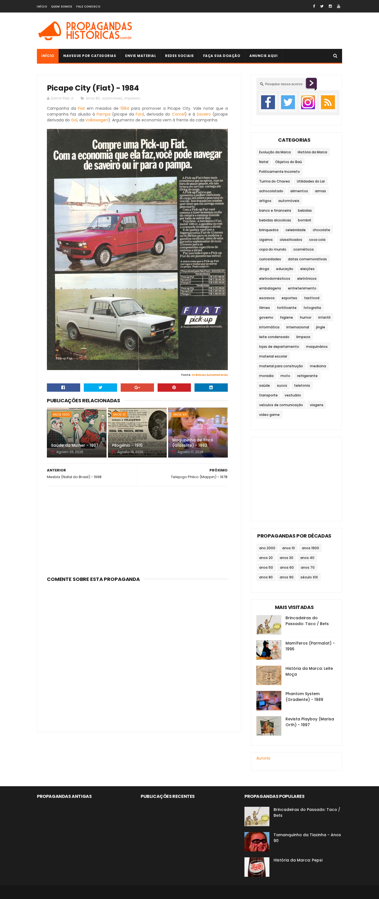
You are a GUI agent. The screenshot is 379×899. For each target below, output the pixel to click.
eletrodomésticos (274, 278)
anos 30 (286, 557)
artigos (265, 200)
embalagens (270, 288)
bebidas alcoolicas (275, 220)
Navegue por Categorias (89, 55)
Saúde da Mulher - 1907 (74, 445)
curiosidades (270, 259)
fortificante (287, 307)
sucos (282, 385)
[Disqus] (137, 653)
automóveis (112, 98)
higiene (286, 317)
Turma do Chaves (274, 181)
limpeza (303, 336)
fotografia (312, 307)
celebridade (295, 230)
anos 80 (93, 98)
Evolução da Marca (275, 152)
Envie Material (140, 55)
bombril (304, 220)
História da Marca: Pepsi (298, 860)
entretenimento (302, 288)
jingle (320, 327)
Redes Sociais (179, 55)
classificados (291, 239)
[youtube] (338, 6)
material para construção (281, 366)
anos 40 (307, 557)
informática (269, 327)
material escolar (273, 356)
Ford (140, 114)
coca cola (317, 239)
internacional (297, 327)
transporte (268, 395)
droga (264, 268)
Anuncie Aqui (263, 55)
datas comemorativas (307, 259)
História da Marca (312, 152)
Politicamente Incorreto (279, 171)
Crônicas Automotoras (210, 375)
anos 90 (180, 414)
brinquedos (269, 230)
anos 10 (119, 414)
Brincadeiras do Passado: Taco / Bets (307, 620)
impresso (132, 98)
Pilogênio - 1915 (127, 445)
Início (42, 6)
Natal (263, 161)
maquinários (317, 346)
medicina (318, 366)
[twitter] (321, 6)
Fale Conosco (88, 6)
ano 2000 (267, 548)
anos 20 (266, 557)
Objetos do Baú (288, 161)
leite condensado (274, 336)
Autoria (263, 758)
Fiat (81, 108)
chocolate (321, 230)
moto (285, 375)
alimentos (299, 191)
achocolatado (271, 191)
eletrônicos (307, 278)
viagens (317, 405)
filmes (264, 307)
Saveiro (204, 114)
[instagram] (330, 6)
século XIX (309, 577)
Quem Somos (61, 6)
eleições (307, 268)
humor (305, 317)
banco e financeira (275, 210)
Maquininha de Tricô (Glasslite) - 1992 (192, 442)
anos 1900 (61, 414)
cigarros (266, 239)
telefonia (302, 385)
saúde (264, 385)
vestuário (293, 395)
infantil (324, 317)
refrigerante (307, 375)
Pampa (103, 114)
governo (266, 317)
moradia (266, 375)
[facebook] (314, 6)
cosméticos (303, 249)
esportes (289, 298)
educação (284, 268)
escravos (267, 298)
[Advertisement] (241, 30)
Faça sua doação (222, 55)
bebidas (305, 210)
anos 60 (287, 567)
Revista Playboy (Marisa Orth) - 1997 (309, 722)
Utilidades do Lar (311, 181)
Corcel (178, 114)
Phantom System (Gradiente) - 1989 (304, 696)
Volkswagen (96, 120)
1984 (124, 108)
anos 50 (266, 567)
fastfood (311, 298)
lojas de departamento (279, 346)
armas (320, 191)
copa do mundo (272, 249)
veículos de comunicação (281, 405)
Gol (74, 120)
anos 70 (308, 567)
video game (269, 414)
